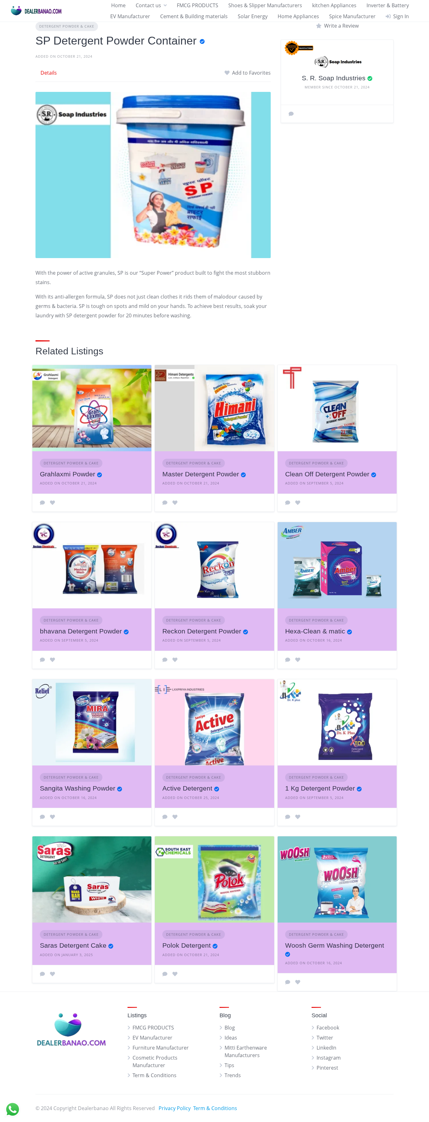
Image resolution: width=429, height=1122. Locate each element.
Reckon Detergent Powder (201, 631)
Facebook (328, 1027)
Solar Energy (253, 16)
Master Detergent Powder (200, 474)
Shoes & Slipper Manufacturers (265, 5)
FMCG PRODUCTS (197, 5)
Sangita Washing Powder (77, 788)
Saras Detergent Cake (73, 945)
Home (118, 5)
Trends (233, 1075)
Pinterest (327, 1067)
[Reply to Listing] (42, 502)
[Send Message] (291, 114)
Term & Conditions (154, 1075)
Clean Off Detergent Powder (327, 474)
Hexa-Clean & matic (315, 631)
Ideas (231, 1037)
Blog (230, 1027)
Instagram (329, 1057)
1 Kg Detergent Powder (320, 788)
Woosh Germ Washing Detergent (334, 945)
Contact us (148, 5)
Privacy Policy (175, 1108)
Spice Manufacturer (352, 16)
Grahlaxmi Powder (67, 474)
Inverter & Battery (388, 5)
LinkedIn (326, 1047)
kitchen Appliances (334, 5)
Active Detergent (187, 788)
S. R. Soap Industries (334, 78)
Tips (229, 1065)
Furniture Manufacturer (161, 1047)
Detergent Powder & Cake (66, 26)
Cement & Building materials (194, 16)
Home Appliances (298, 16)
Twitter (325, 1037)
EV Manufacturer (130, 16)
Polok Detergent (186, 945)
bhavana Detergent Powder (81, 631)
